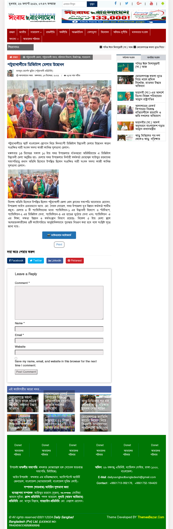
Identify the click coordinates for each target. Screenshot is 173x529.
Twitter (37, 260)
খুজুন (92, 4)
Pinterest (76, 260)
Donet (18, 445)
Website (20, 346)
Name (20, 323)
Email (19, 335)
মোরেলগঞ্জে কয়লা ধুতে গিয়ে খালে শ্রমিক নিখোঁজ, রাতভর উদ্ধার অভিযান (22, 403)
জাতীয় (22, 32)
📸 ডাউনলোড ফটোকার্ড (59, 235)
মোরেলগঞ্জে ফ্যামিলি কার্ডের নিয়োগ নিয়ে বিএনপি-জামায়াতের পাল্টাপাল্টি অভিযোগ (95, 422)
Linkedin (56, 260)
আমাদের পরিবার (31, 39)
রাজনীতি (50, 32)
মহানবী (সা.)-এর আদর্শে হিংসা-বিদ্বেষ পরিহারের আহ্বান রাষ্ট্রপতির (149, 96)
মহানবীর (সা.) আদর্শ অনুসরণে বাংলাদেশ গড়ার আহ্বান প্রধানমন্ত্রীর (150, 126)
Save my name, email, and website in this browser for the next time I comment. (56, 363)
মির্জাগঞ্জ (77, 57)
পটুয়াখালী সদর (49, 57)
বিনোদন (105, 32)
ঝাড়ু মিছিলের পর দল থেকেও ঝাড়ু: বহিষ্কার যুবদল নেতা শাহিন (95, 405)
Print (59, 244)
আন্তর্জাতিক (77, 32)
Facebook (17, 260)
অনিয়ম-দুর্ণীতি (120, 32)
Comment (22, 283)
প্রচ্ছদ (12, 32)
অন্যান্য (13, 39)
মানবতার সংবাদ (140, 32)
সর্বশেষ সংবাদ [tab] (129, 57)
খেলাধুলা (91, 32)
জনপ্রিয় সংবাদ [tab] (153, 57)
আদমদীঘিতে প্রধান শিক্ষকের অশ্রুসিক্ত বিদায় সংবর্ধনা (21, 424)
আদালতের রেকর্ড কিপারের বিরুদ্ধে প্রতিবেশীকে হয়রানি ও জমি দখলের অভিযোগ (57, 401)
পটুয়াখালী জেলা (33, 57)
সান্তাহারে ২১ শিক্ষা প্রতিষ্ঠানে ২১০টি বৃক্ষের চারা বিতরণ (57, 424)
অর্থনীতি (63, 32)
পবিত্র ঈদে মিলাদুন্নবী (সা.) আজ (111, 47)
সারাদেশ (35, 32)
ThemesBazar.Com (151, 517)
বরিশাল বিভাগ (64, 57)
